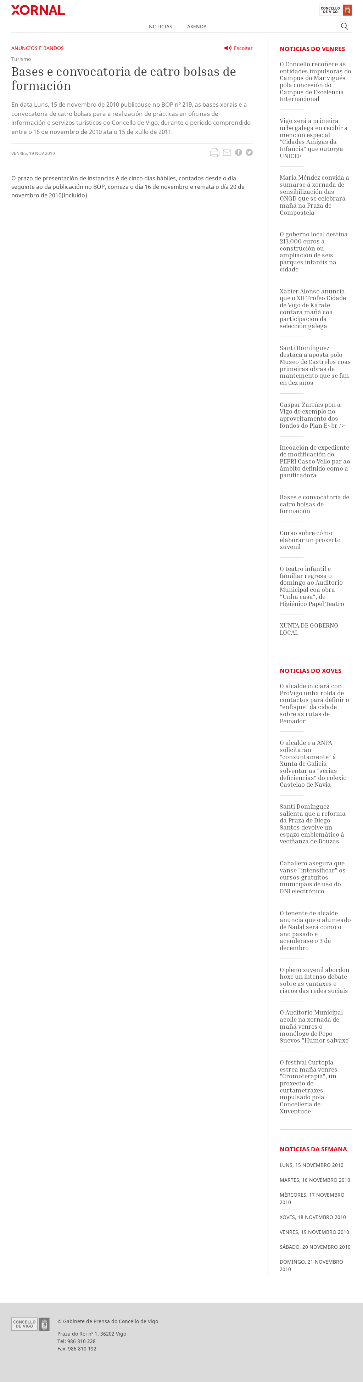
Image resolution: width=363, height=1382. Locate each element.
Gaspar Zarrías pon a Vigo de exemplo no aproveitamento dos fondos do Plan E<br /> (312, 415)
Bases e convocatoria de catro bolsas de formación (314, 504)
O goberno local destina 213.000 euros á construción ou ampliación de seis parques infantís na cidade (314, 251)
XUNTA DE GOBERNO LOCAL (309, 629)
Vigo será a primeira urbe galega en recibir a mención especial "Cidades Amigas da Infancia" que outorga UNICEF (314, 138)
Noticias (160, 26)
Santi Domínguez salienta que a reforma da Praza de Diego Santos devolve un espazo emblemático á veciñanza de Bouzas (313, 824)
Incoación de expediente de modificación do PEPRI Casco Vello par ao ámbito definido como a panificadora (315, 461)
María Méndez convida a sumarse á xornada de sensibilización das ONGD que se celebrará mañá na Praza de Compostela (314, 195)
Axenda (197, 26)
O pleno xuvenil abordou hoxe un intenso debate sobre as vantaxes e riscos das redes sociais (315, 980)
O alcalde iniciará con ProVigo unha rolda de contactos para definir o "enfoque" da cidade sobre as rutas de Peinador (314, 703)
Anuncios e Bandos (37, 48)
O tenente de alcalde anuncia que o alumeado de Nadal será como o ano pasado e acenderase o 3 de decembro (315, 930)
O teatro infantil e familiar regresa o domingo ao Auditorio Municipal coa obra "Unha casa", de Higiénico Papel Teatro (312, 586)
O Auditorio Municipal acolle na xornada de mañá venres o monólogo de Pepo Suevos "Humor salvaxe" (315, 1026)
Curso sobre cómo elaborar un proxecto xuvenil (310, 539)
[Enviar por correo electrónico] (227, 153)
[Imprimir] (214, 153)
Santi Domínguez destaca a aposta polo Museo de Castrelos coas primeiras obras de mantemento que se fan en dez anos (315, 365)
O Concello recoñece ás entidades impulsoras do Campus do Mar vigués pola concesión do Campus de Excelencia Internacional (315, 81)
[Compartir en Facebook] (238, 153)
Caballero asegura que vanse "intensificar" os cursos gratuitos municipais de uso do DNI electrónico (313, 877)
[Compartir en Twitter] (249, 153)
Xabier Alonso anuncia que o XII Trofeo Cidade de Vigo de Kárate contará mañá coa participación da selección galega (313, 308)
